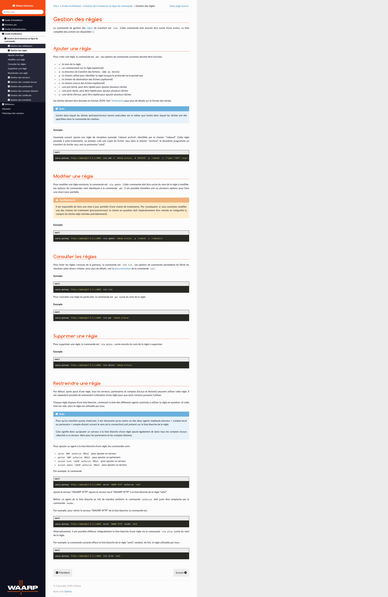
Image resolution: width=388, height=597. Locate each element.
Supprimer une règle (17, 68)
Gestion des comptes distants (24, 91)
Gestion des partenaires (21, 86)
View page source (179, 6)
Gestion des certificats (20, 95)
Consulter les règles (17, 64)
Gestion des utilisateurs (21, 46)
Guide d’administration (15, 29)
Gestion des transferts (20, 100)
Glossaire (6, 109)
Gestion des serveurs (20, 77)
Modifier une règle (16, 60)
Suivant (180, 573)
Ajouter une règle (16, 55)
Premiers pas (11, 25)
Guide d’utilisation (13, 34)
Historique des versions (13, 113)
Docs (56, 6)
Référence (9, 104)
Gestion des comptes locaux (23, 82)
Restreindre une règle (18, 73)
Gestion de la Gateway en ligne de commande (21, 39)
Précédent (64, 573)
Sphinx (68, 591)
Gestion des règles (18, 50)
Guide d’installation (14, 20)
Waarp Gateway (24, 6)
